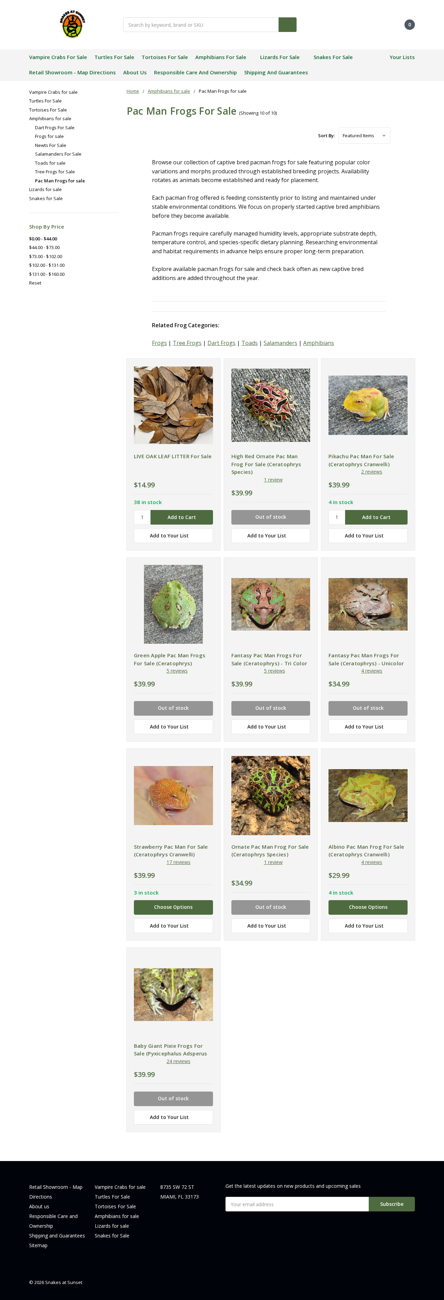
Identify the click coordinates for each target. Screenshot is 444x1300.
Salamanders (280, 343)
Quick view (173, 407)
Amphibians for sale (220, 57)
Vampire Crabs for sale (58, 57)
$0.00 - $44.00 (43, 239)
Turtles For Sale (114, 57)
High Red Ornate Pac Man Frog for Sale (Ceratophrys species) (266, 464)
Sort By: (326, 135)
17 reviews (178, 862)
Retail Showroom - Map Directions (72, 72)
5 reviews (177, 670)
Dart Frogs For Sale (55, 127)
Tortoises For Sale (165, 57)
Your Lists (402, 57)
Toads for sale (50, 163)
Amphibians (318, 343)
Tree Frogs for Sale (55, 171)
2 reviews (371, 471)
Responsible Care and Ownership (195, 72)
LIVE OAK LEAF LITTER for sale (173, 456)
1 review (273, 479)
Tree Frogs (187, 343)
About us (135, 72)
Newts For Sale (50, 145)
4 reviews (371, 670)
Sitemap (38, 1245)
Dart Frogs (221, 343)
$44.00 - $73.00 (44, 247)
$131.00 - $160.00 (47, 274)
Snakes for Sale (333, 57)
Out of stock (270, 516)
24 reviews (178, 1061)
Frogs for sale (49, 136)
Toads (249, 343)
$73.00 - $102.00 (45, 256)
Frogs (159, 343)
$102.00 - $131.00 (47, 265)
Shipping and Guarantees (276, 72)
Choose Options (173, 907)
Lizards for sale (280, 57)
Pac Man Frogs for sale (60, 181)
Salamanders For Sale (58, 154)
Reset (35, 283)
